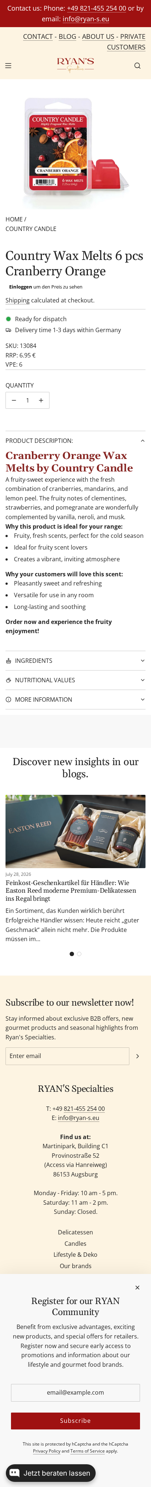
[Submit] (137, 1056)
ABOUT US (98, 36)
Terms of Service (87, 1451)
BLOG (67, 36)
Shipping (17, 300)
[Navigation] (8, 66)
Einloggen (20, 286)
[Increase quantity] (41, 400)
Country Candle (30, 229)
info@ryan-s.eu (86, 18)
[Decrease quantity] (14, 400)
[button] (72, 954)
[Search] (137, 66)
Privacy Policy (46, 1451)
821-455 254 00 (84, 1109)
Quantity (19, 385)
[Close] (137, 1287)
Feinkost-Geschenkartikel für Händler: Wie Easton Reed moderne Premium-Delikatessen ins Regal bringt (70, 891)
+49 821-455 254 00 (96, 8)
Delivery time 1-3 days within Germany (68, 330)
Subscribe (75, 1421)
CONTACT (38, 36)
